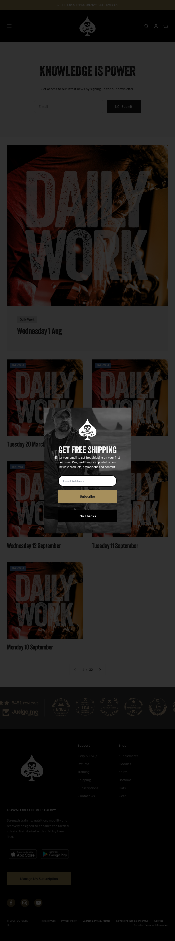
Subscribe (87, 496)
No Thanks (87, 516)
